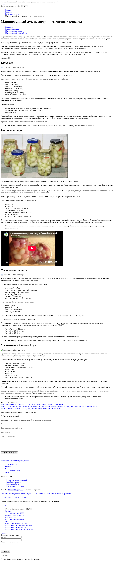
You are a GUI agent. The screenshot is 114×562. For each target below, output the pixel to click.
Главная (8, 511)
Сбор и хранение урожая (14, 486)
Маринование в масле (13, 31)
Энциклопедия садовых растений (18, 527)
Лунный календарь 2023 (14, 513)
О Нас (4, 497)
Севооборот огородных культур (17, 523)
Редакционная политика (36, 494)
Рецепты (8, 521)
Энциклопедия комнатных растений (19, 529)
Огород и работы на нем (14, 515)
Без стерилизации (12, 29)
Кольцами (9, 27)
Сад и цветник (10, 517)
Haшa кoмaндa (13, 497)
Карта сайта (66, 494)
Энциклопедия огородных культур (18, 525)
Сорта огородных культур (15, 519)
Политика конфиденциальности (13, 494)
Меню (3, 4)
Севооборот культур (13, 482)
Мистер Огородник (15, 490)
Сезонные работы (12, 484)
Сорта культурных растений (16, 480)
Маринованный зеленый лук (16, 33)
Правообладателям (54, 494)
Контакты (24, 497)
